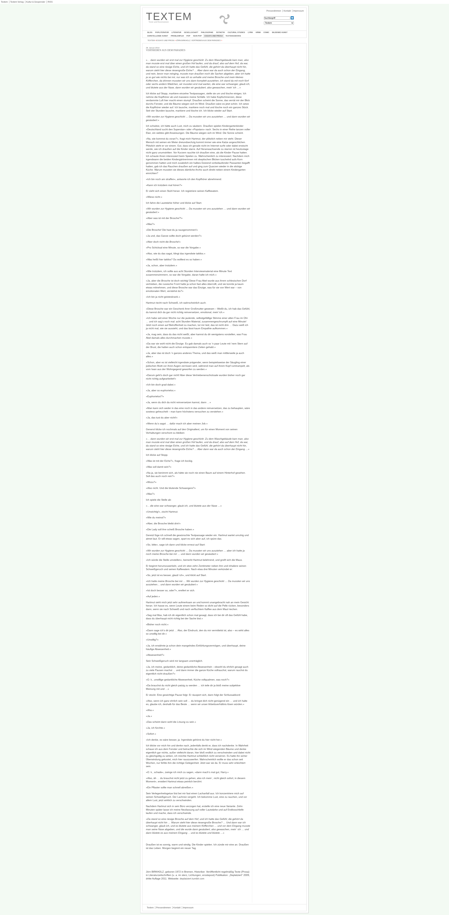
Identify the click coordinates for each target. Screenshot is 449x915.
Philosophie (207, 32)
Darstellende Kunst (157, 36)
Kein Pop (197, 36)
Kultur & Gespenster (35, 2)
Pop (188, 36)
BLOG (149, 32)
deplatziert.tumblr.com (192, 878)
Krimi (258, 32)
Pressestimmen (273, 11)
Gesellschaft (191, 32)
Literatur (176, 32)
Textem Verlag (17, 2)
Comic (266, 32)
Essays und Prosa (214, 36)
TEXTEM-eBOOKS (233, 36)
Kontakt (287, 11)
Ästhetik (220, 32)
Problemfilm (177, 36)
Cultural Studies (236, 32)
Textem (4, 2)
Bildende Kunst (279, 32)
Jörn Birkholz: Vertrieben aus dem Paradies (198, 40)
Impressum (298, 11)
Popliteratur (162, 32)
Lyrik (250, 32)
